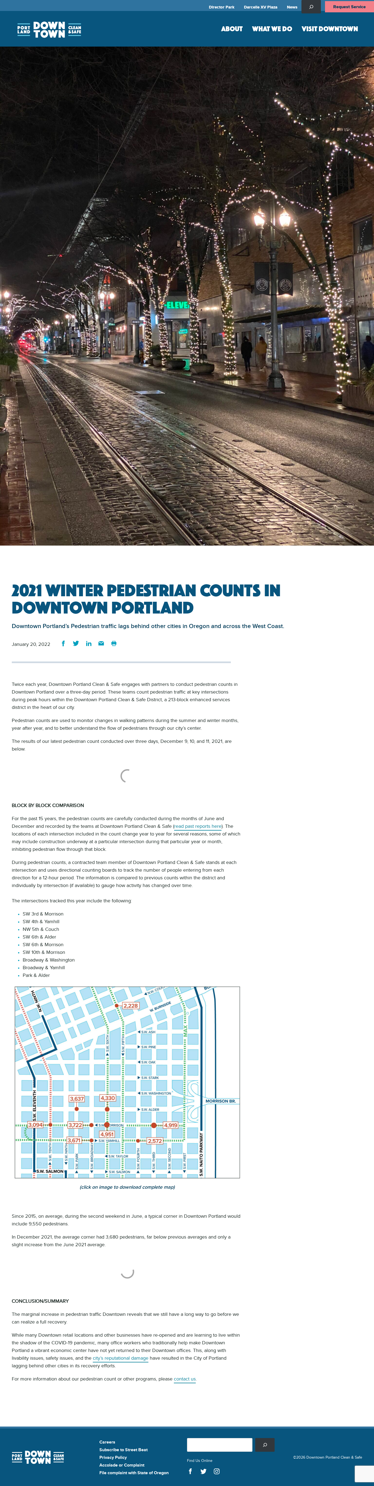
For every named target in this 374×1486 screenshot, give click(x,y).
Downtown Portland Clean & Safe (49, 29)
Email (101, 643)
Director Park (221, 7)
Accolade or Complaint (121, 1465)
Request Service (349, 7)
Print (113, 643)
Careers (107, 1442)
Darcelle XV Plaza (260, 7)
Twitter (76, 643)
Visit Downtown (330, 28)
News (292, 7)
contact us (185, 1378)
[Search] (265, 1444)
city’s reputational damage (120, 1357)
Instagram (216, 1471)
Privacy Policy (113, 1457)
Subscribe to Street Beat (123, 1450)
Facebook (63, 643)
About (232, 28)
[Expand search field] (311, 6)
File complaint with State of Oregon (134, 1473)
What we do (272, 28)
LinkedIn (88, 643)
